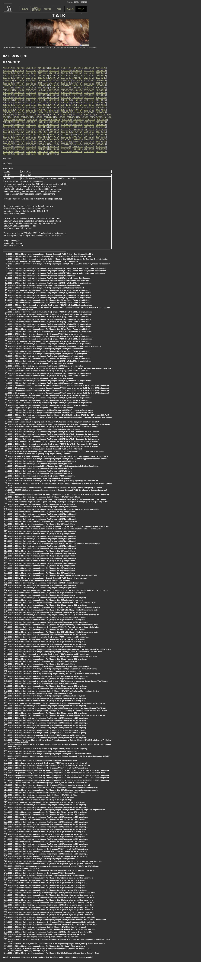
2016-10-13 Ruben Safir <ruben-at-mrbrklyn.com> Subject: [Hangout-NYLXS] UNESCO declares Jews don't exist (52, 603)
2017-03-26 (66, 97)
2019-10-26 (19, 90)
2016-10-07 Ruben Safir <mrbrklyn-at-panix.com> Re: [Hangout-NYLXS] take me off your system (45, 356)
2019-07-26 (54, 90)
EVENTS (25, 9)
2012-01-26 (54, 115)
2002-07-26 (8, 146)
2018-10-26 (54, 92)
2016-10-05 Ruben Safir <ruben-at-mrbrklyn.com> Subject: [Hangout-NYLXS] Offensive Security (45, 349)
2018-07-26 (89, 92)
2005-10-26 (77, 134)
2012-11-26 (43, 112)
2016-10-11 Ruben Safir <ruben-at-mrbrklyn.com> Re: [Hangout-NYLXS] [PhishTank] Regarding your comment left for (53, 481)
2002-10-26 (77, 144)
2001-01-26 (8, 151)
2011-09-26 (100, 115)
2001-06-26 (54, 149)
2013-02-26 (8, 112)
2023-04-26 (54, 78)
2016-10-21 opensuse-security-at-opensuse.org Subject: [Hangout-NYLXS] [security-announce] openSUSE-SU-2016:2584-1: (56, 773)
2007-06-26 (54, 129)
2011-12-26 (66, 115)
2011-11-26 (77, 115)
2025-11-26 (8, 70)
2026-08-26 (8, 68)
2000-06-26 (89, 151)
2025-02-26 (8, 73)
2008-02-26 (66, 127)
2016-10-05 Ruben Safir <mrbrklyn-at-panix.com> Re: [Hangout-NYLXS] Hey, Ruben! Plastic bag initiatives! (49, 319)
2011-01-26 (83, 117)
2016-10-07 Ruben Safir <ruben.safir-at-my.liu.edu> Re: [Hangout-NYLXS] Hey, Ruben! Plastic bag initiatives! (50, 403)
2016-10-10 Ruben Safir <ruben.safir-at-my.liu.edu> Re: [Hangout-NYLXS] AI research (41, 476)
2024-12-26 (31, 73)
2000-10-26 (42, 151)
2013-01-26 (19, 112)
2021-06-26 (101, 83)
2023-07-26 (19, 78)
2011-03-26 (60, 117)
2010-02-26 (102, 119)
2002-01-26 (77, 146)
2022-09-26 (31, 80)
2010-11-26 (106, 117)
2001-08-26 (31, 149)
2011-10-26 (89, 115)
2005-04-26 (43, 137)
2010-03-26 (90, 119)
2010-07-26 (44, 119)
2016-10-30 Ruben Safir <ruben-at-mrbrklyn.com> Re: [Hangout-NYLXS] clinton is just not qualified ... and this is (51, 917)
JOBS (59, 9)
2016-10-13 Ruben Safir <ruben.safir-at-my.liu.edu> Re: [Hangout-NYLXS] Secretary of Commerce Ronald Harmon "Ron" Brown (57, 681)
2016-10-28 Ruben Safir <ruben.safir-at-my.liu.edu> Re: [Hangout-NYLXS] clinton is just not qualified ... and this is (51, 893)
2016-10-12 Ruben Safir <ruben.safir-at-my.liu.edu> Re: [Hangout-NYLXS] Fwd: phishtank (42, 507)
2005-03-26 (54, 137)
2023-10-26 (89, 75)
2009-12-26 (19, 122)
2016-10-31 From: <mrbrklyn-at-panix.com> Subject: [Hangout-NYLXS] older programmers (43, 937)
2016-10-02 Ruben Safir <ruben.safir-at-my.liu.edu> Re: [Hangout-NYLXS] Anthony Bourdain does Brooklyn (49, 256)
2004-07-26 (43, 139)
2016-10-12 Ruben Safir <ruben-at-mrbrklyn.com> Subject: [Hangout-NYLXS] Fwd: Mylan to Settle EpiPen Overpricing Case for (57, 499)
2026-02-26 (77, 68)
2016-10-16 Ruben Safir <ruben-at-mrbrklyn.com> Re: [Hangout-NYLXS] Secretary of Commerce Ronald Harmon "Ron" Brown (57, 711)
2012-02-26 (43, 115)
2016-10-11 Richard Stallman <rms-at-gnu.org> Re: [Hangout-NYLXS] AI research (39, 478)
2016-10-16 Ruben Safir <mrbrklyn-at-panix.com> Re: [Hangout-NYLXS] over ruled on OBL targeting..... (48, 689)
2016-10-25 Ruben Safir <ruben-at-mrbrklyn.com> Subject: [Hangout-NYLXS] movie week (43, 859)
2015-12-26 (31, 102)
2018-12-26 (31, 92)
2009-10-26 (42, 122)
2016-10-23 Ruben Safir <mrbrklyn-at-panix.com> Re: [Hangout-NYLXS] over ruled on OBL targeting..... (48, 805)
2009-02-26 (31, 124)
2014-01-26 (89, 107)
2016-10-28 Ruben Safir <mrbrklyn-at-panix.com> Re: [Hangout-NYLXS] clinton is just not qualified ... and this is (51, 898)
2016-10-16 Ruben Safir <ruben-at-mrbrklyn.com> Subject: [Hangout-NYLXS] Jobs (40, 693)
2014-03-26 (66, 107)
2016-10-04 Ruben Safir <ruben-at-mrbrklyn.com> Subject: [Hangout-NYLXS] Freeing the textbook (46, 288)
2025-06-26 (66, 70)
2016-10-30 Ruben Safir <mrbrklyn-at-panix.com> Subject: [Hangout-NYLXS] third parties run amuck (47, 927)
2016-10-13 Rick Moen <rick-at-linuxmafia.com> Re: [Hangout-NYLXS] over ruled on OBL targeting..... (47, 593)
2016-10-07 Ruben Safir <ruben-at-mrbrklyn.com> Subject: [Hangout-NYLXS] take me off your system (47, 354)
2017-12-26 (66, 95)
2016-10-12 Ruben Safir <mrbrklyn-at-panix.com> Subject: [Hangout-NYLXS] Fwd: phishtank (44, 497)
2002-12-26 (54, 144)
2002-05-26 (31, 146)
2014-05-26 (43, 107)
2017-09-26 (101, 95)
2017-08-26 (8, 97)
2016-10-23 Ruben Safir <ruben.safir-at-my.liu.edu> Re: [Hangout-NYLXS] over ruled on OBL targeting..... (48, 834)
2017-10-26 (89, 95)
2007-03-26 (89, 129)
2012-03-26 (31, 115)
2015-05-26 (8, 105)
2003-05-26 (101, 142)
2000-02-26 (31, 154)
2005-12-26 (54, 134)
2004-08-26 (31, 139)
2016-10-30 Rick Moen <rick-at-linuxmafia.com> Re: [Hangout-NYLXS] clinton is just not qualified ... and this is (50, 915)
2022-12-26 (101, 78)
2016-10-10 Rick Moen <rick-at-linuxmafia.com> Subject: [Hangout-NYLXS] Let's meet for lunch (45, 449)
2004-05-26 (66, 139)
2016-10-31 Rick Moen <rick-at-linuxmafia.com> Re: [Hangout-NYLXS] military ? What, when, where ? (47, 946)
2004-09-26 (19, 139)
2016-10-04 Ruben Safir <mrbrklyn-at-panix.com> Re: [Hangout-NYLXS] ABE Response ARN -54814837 (48, 281)
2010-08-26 (32, 119)
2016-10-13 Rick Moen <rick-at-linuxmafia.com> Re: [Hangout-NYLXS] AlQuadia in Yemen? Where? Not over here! (52, 657)
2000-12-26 (19, 151)
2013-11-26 (8, 110)
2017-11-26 (77, 95)
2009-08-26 (66, 122)
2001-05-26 (66, 149)
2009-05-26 (101, 122)
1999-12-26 (54, 154)
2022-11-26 (8, 80)
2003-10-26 (42, 142)
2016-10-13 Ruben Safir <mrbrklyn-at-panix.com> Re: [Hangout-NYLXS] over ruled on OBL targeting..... (48, 598)
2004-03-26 (89, 139)
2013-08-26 (42, 110)
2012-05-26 (8, 115)
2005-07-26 (8, 137)
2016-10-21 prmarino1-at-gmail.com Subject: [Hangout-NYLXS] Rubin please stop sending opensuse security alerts (53, 788)
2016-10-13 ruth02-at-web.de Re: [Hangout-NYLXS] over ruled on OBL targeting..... (40, 580)
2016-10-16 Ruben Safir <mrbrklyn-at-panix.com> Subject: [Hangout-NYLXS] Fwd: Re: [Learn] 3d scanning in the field (53, 691)
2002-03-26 (54, 146)
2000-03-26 (19, 154)
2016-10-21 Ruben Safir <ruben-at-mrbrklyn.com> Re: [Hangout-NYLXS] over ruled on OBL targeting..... (48, 768)
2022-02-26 (8, 83)
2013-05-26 (77, 110)
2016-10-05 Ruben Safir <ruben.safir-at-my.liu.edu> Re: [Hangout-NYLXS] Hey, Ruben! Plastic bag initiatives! (50, 305)
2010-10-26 (9, 119)
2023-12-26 (66, 75)
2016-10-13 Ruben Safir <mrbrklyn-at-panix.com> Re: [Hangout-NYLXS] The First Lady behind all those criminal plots (53, 615)
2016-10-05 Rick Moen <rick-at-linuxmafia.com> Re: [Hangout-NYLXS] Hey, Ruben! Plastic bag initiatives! (49, 300)
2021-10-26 (54, 83)
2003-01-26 (43, 144)
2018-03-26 (31, 95)
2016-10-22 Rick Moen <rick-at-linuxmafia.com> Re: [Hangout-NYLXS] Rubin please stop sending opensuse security (53, 790)
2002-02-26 (66, 146)
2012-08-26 (77, 112)
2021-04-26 (19, 85)
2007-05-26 (66, 129)
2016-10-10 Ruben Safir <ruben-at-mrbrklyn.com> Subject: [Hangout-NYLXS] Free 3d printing (44, 429)
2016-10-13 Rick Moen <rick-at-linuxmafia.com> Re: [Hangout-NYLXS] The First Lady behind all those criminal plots (53, 576)
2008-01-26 (77, 127)
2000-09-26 (54, 151)
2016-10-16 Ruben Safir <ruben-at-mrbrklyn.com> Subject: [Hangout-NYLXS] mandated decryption (46, 696)
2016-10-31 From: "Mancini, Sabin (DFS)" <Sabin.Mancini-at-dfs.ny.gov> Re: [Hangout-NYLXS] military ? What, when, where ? (56, 944)
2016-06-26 (66, 100)
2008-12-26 (54, 124)
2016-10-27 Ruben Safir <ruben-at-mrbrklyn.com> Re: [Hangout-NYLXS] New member (41, 873)
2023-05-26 (43, 78)
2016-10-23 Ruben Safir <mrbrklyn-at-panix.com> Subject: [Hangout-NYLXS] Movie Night (42, 795)
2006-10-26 (42, 132)
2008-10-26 (77, 124)
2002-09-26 (89, 144)
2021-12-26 (31, 83)
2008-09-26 (89, 124)
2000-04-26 (8, 154)
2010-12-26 (95, 117)
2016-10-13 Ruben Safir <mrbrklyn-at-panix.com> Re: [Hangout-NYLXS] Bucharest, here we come (46, 583)
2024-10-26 (54, 73)
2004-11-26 (101, 137)
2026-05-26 (43, 68)
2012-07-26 (89, 112)
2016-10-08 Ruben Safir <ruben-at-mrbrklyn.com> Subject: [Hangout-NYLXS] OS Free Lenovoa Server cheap (50, 413)
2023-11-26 (77, 75)
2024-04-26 (19, 75)
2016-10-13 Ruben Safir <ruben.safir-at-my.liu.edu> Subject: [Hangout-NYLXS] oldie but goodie (44, 671)
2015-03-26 (31, 105)
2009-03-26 (19, 124)
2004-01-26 (8, 142)
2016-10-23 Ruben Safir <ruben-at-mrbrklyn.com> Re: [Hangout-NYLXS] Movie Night (41, 797)
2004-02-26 (101, 139)
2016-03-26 (101, 100)
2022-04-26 (89, 80)
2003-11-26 (31, 142)
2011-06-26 (26, 117)
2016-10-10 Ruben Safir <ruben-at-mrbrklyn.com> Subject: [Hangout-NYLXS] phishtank (42, 461)
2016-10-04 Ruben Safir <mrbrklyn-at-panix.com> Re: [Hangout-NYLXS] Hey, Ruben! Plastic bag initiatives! (49, 283)
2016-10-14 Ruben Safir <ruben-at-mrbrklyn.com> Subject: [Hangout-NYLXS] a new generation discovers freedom (52, 669)
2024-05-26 (8, 75)
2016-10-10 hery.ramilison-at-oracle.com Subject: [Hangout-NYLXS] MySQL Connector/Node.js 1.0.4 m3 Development (53, 466)
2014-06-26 (31, 107)
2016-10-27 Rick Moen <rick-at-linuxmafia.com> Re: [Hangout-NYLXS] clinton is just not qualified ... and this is (50, 864)
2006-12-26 (19, 132)
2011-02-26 (72, 117)
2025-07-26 (54, 70)
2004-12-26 (89, 137)
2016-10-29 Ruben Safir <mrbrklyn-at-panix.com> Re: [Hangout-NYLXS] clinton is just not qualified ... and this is (51, 912)
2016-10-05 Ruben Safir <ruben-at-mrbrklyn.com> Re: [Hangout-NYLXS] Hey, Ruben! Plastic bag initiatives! (49, 314)
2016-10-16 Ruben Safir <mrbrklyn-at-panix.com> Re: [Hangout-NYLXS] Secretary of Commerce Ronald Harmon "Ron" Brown (57, 708)
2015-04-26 (19, 105)
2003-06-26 (89, 142)
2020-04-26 (54, 88)
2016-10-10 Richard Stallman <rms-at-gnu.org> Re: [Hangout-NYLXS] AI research (40, 454)
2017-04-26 (54, 97)
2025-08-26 (42, 70)
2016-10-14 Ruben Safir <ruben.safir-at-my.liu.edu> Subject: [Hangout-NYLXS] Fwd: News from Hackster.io (49, 666)
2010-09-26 (20, 119)
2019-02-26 (8, 92)
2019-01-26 (19, 92)
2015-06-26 (101, 102)
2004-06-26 (54, 139)
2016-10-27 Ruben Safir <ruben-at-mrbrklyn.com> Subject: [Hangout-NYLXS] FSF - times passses (46, 875)
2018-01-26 (54, 95)
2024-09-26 (66, 73)
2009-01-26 (43, 124)
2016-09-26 (31, 100)
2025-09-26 (31, 70)
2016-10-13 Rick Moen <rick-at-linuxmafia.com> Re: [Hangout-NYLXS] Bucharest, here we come (45, 600)
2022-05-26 (77, 80)
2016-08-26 (42, 100)
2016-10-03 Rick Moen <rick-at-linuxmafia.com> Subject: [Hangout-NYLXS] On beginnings (43, 261)
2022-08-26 (42, 80)
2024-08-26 (77, 73)
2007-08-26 (31, 129)
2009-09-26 (54, 122)
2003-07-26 (77, 142)
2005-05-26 (31, 137)
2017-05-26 (43, 97)
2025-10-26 (19, 70)
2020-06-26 (31, 88)
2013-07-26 (54, 110)
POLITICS (47, 9)
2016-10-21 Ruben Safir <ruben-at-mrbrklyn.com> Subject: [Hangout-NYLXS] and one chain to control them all (50, 754)
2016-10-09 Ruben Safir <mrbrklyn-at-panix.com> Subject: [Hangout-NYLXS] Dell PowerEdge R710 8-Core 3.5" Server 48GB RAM (58, 415)
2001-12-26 (89, 146)
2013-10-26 (19, 110)
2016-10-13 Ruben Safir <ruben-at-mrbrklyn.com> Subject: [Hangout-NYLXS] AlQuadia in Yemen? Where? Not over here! (55, 652)
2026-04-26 (54, 68)
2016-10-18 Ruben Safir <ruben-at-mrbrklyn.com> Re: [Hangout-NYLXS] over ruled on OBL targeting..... (48, 730)
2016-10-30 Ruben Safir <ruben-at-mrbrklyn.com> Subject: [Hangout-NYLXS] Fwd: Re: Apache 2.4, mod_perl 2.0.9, (52, 925)
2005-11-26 (66, 134)
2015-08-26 (77, 102)
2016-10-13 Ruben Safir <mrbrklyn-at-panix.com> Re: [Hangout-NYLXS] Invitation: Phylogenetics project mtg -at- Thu (53, 509)
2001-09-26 (19, 149)
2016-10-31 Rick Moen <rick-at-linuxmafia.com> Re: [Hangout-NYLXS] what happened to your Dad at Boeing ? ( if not (53, 953)
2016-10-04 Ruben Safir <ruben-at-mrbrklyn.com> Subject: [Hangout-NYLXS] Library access (44, 285)
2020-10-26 (89, 85)
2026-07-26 (19, 68)
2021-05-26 (8, 85)
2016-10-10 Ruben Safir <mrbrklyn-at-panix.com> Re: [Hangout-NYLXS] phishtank (40, 464)
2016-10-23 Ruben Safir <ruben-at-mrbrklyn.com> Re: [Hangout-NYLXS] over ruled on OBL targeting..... (48, 849)
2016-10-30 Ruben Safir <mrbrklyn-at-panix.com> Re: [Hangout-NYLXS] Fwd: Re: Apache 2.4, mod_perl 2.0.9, (50, 932)
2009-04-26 (8, 124)
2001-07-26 (43, 149)
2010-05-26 (67, 119)
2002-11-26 (66, 144)
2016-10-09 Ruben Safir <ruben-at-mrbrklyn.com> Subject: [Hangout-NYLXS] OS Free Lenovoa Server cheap (50, 410)
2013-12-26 (101, 107)
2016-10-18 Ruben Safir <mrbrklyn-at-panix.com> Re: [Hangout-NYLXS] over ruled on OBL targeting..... (48, 718)
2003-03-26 (19, 144)
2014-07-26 (19, 107)
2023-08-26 (8, 78)
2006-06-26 (89, 132)
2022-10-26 (19, 80)
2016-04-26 (89, 100)
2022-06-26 (66, 80)
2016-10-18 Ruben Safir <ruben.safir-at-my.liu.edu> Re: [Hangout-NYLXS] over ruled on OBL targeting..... (48, 749)
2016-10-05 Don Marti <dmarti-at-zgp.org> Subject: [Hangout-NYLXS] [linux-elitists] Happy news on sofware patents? (53, 422)
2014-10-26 (89, 105)
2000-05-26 (101, 151)
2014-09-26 (101, 105)
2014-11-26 (77, 105)
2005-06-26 (19, 137)
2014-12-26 (66, 105)
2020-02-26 (77, 88)
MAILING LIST (81, 9)
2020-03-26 (66, 88)
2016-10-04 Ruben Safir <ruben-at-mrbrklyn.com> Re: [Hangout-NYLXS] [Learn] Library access (45, 334)
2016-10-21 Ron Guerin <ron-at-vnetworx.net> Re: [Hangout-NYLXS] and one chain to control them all (47, 763)
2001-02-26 (101, 149)
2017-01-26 (89, 97)
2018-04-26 (19, 95)
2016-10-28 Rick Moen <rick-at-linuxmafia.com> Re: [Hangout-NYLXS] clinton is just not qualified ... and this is (50, 878)
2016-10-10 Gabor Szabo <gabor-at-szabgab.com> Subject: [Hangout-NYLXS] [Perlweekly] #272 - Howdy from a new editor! (56, 451)
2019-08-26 (42, 90)
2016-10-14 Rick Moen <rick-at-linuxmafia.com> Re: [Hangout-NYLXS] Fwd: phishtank (41, 664)
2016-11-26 (8, 100)
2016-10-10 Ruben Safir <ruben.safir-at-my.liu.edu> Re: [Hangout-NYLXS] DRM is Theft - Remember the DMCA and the (54, 444)
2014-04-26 (54, 107)
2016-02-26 (8, 102)
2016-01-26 (19, 102)
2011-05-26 (37, 117)
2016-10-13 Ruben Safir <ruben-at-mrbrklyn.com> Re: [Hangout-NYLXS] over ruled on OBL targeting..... (48, 617)
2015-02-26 (43, 105)
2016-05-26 (77, 100)
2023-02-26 (77, 78)
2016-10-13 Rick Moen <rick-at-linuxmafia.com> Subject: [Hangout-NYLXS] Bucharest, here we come (47, 578)
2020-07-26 (19, 88)
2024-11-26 (43, 73)
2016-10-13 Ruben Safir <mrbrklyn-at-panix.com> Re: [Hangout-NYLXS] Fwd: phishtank (42, 514)
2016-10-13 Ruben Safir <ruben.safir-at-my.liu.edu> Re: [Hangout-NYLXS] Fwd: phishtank (42, 521)
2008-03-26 (54, 127)
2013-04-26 (89, 110)
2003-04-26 (8, 144)
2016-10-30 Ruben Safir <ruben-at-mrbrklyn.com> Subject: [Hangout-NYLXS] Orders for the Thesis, (46, 934)
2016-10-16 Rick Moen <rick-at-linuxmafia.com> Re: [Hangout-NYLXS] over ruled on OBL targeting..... (47, 701)
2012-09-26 (66, 112)
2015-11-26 (43, 102)
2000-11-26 (31, 151)
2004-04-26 (77, 139)
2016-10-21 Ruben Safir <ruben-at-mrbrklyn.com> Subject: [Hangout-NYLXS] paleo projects (43, 751)
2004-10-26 (8, 139)
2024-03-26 (31, 75)
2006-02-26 (31, 134)
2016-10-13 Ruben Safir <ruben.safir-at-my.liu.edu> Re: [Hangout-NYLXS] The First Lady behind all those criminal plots (54, 544)
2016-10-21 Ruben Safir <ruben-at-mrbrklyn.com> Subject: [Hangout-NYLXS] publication (42, 761)
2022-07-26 (54, 80)
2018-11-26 (43, 92)
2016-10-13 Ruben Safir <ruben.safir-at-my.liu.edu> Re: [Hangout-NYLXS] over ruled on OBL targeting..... (48, 637)
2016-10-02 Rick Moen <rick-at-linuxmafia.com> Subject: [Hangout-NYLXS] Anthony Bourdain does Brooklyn (50, 254)
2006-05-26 (101, 132)
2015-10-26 (54, 102)
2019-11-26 (8, 90)
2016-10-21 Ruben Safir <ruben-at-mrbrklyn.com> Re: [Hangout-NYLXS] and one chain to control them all (49, 765)
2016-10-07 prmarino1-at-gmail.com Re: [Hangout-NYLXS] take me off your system (40, 363)
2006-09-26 (54, 132)
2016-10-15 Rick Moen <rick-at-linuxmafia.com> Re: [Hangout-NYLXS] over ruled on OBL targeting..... (47, 679)
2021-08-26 (77, 83)
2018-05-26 (8, 95)
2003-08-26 (66, 142)
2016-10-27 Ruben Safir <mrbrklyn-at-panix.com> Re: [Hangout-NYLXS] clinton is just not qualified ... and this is (51, 871)
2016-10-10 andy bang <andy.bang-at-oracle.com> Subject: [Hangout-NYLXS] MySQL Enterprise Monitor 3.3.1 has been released (58, 456)
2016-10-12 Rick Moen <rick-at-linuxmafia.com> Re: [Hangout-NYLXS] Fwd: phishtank (41, 504)
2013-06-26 (66, 110)
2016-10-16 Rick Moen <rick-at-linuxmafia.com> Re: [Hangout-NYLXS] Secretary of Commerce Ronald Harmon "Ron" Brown (56, 703)
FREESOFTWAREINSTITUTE (36, 9)
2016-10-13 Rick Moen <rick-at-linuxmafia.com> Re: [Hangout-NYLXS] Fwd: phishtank (41, 512)
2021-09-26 (66, 83)
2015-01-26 (54, 105)
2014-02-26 (77, 107)
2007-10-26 (8, 129)
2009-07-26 (77, 122)
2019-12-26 (101, 88)
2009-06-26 (89, 122)
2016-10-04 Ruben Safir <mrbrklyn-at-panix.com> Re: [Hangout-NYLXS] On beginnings (41, 276)
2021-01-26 (54, 85)
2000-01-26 (43, 154)
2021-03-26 (31, 85)
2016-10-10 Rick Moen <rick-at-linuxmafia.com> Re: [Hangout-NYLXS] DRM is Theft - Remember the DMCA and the (53, 427)
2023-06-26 (31, 78)
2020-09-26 (101, 85)
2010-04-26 (78, 119)
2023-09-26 (101, 75)
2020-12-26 (66, 85)
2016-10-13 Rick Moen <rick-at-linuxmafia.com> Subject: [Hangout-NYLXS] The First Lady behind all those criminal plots (54, 529)
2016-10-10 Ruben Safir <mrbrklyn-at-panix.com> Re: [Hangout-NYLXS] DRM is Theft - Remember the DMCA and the (53, 432)
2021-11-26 (43, 83)
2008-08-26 (101, 124)
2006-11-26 (31, 132)
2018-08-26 (77, 92)
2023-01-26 (89, 78)
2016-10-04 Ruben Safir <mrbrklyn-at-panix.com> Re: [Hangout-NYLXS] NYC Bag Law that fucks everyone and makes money (57, 268)
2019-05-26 (77, 90)
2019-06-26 (66, 90)
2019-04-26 (89, 90)
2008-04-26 (43, 127)
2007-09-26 (19, 129)
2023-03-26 (66, 78)
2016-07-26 (54, 100)
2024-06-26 (101, 73)
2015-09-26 (66, 102)
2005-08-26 (101, 134)
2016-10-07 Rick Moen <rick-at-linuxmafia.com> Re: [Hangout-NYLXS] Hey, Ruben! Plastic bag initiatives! (49, 359)
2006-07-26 (77, 132)
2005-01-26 (77, 137)
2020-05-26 (43, 88)
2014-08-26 (8, 107)
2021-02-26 (43, 85)
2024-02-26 (43, 75)
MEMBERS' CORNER (70, 9)
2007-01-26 (8, 132)
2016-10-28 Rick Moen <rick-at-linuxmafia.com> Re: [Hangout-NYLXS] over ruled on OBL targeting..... (47, 880)
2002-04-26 (43, 146)
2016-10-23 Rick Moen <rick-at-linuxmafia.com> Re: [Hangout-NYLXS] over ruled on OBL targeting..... (47, 802)
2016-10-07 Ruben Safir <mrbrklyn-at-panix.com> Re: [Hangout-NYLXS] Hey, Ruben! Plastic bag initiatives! (49, 361)
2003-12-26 (19, 142)
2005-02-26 (66, 137)
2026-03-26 (66, 68)
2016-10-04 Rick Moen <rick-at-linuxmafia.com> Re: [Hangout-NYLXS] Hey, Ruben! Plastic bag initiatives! (49, 290)
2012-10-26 (54, 112)
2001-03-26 (89, 149)
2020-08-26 (8, 88)
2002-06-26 (19, 146)
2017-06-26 (31, 97)
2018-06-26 (101, 92)
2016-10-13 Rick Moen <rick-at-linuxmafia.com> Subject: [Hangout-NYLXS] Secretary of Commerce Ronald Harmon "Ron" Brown (58, 526)
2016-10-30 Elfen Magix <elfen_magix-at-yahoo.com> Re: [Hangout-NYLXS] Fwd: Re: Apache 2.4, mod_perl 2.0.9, (52, 929)
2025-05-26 (77, 70)
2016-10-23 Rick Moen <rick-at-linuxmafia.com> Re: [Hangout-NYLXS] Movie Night (40, 800)
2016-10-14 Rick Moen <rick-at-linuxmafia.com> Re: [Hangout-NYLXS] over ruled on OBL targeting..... (47, 659)
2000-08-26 (66, 151)
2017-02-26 (77, 97)
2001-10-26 (8, 149)
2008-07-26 (8, 127)
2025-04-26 (89, 70)
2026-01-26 (89, 68)
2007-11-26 (101, 127)
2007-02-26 (101, 129)
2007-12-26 (89, 127)
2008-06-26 (19, 127)
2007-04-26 (77, 129)
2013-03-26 (101, 110)
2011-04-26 (49, 117)
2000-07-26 (77, 151)
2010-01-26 (8, 122)
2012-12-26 (31, 112)
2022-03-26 (101, 80)
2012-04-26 (19, 115)
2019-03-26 (101, 90)
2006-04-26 (8, 134)
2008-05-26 (31, 127)
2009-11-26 (31, 122)
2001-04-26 (77, 149)
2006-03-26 (19, 134)
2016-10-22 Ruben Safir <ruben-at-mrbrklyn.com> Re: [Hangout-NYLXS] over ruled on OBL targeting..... (48, 792)
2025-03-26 (101, 70)
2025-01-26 (19, 73)
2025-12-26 (101, 68)
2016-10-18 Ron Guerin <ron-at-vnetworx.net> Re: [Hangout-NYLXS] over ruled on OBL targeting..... (46, 735)
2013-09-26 (31, 110)
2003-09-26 (54, 142)
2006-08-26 (66, 132)
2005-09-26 (89, 134)
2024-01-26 (54, 75)
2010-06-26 (55, 119)
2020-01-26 (89, 88)
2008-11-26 (66, 124)
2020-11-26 (77, 85)
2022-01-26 (19, 83)
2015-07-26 (89, 102)
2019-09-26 (31, 90)
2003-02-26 (31, 144)
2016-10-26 (19, 100)
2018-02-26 (43, 95)
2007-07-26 (43, 129)
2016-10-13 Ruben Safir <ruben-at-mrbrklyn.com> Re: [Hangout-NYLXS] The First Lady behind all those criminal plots (53, 627)
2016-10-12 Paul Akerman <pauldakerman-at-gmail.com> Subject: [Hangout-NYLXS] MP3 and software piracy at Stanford (55, 488)
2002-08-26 (101, 144)
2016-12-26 (101, 97)
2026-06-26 (31, 68)
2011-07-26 (14, 117)
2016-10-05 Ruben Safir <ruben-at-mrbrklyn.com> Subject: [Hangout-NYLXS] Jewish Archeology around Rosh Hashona (54, 346)
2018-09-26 (66, 92)
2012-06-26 (101, 112)
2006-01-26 (43, 134)
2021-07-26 (89, 83)
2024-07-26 (89, 73)
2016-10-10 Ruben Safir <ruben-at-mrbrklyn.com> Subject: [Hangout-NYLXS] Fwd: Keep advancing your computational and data (57, 459)
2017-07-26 (19, 97)
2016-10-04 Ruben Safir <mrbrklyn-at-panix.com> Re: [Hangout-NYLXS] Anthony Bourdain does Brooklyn (49, 278)
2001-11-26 (101, 146)
